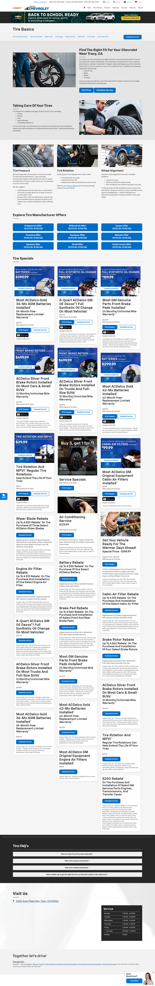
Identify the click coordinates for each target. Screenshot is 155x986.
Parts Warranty (102, 37)
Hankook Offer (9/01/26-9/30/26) (33, 246)
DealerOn (29, 964)
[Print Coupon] (34, 281)
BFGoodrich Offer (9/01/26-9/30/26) (77, 227)
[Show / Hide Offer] (75, 17)
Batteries (81, 37)
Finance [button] (132, 8)
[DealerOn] (18, 962)
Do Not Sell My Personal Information (90, 964)
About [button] (140, 8)
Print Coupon (23, 330)
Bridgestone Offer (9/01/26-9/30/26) (33, 227)
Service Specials (36, 37)
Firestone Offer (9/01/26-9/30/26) (33, 236)
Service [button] (124, 8)
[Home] (84, 7)
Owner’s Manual (72, 186)
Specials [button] (116, 8)
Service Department (20, 37)
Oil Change (59, 37)
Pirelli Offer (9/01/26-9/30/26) (77, 246)
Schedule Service (132, 37)
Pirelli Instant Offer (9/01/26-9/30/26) (121, 246)
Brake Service (70, 37)
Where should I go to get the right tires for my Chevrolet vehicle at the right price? (77, 874)
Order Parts (49, 37)
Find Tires (86, 90)
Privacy (41, 964)
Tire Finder (91, 37)
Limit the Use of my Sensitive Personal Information (61, 964)
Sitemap (35, 964)
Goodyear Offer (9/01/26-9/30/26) (77, 236)
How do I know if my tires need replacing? (77, 854)
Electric (107, 8)
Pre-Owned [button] (97, 8)
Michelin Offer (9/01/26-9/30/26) (121, 236)
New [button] (89, 8)
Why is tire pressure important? (77, 861)
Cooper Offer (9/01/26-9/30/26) (121, 227)
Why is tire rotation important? (77, 868)
